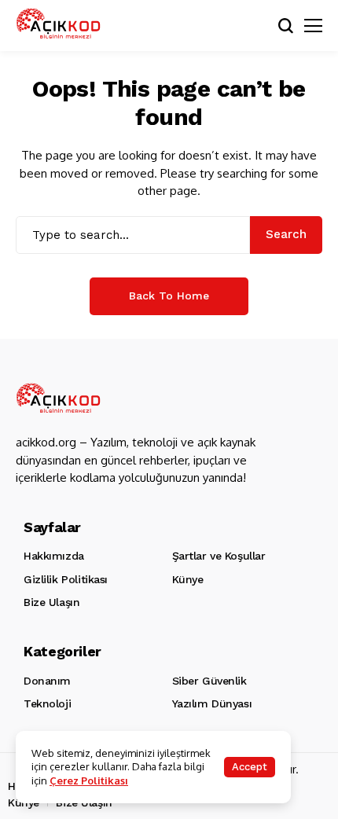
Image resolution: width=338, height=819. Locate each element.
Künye (188, 579)
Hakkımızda (54, 555)
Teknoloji (47, 703)
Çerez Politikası (89, 780)
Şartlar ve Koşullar (219, 555)
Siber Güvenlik (209, 680)
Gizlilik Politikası (66, 579)
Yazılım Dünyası (212, 703)
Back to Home (169, 295)
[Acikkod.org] (59, 25)
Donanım (47, 680)
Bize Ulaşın (51, 602)
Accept (249, 767)
